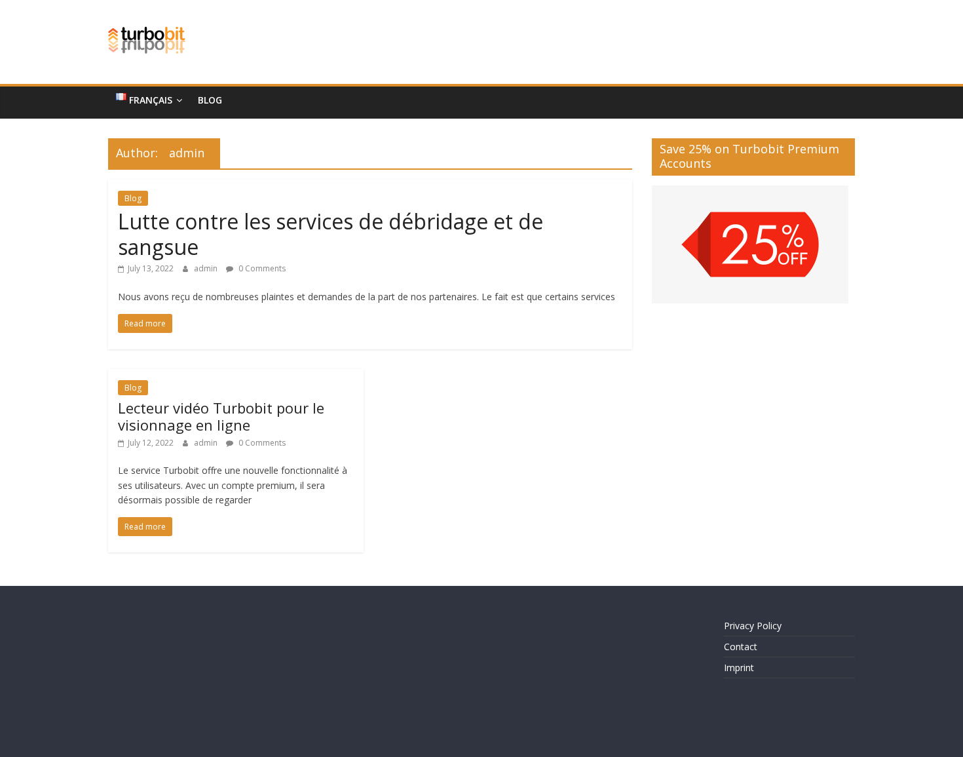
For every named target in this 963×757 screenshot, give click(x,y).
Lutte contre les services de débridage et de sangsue (330, 233)
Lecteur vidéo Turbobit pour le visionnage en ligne (221, 416)
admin (206, 268)
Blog (210, 100)
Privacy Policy (753, 625)
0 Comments (261, 268)
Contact (740, 646)
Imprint (739, 667)
